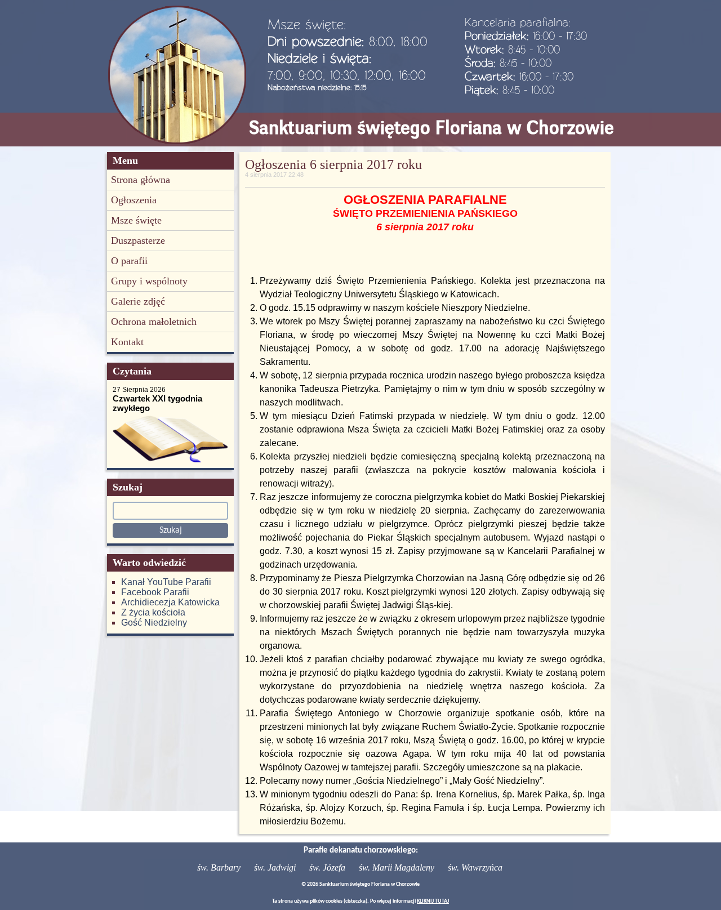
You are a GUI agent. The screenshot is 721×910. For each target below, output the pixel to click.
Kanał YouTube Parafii (166, 582)
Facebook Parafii (155, 592)
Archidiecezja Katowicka (170, 602)
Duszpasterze (138, 240)
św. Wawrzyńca (475, 867)
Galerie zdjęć (138, 301)
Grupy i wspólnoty (149, 281)
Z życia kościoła (153, 612)
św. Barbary (219, 867)
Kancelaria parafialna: (518, 22)
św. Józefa (327, 867)
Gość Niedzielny (154, 622)
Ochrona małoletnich (154, 321)
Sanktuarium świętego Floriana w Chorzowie (431, 127)
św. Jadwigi (275, 867)
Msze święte (136, 220)
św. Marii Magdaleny (396, 867)
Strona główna (140, 179)
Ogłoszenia (134, 200)
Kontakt (127, 341)
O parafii (129, 260)
